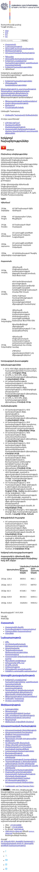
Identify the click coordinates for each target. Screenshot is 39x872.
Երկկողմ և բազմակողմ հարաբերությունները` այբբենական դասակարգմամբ (21, 63)
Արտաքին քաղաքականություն (19, 49)
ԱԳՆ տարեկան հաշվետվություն (20, 715)
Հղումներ (9, 633)
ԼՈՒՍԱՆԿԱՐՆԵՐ (12, 123)
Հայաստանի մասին (14, 627)
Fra (6, 37)
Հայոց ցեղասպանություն (16, 103)
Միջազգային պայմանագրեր (18, 669)
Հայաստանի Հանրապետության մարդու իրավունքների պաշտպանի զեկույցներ (21, 131)
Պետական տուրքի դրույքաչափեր (20, 738)
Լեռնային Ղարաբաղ (14, 698)
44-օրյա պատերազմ (14, 701)
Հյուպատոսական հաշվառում (19, 732)
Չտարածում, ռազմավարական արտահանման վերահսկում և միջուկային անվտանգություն (15, 93)
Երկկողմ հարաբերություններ (18, 67)
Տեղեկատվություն (13, 51)
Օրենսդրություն (12, 667)
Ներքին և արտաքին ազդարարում (21, 671)
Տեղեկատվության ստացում (18, 717)
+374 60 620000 (15, 825)
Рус (6, 35)
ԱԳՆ (7, 642)
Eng (6, 33)
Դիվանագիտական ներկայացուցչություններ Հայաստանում (16, 652)
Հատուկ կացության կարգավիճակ (21, 759)
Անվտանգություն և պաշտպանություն (18, 89)
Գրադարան (10, 720)
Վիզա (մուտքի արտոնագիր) (18, 745)
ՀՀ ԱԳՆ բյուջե (11, 665)
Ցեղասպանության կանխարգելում (21, 101)
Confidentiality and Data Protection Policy (19, 786)
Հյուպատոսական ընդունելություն (20, 730)
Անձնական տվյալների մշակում (19, 722)
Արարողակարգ (12, 648)
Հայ (7, 31)
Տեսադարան (11, 711)
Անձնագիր (10, 741)
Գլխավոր (9, 57)
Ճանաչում (10, 105)
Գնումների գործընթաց (15, 661)
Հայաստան (10, 44)
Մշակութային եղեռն (14, 107)
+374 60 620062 (17, 827)
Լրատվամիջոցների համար (17, 713)
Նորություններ (11, 709)
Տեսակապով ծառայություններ (19, 770)
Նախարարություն (13, 46)
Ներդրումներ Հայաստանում (18, 631)
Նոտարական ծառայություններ (19, 751)
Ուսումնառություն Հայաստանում (20, 629)
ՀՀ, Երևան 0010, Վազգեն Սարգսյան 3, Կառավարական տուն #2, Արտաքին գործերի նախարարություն (18, 843)
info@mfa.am (19, 829)
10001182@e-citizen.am (13, 831)
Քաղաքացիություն (14, 753)
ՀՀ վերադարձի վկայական (17, 743)
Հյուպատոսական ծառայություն (20, 53)
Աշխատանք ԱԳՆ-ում (14, 663)
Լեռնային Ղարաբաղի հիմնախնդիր (21, 115)
